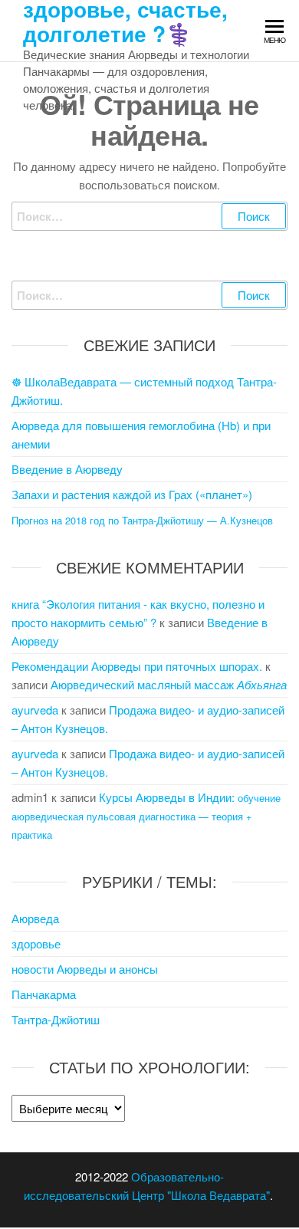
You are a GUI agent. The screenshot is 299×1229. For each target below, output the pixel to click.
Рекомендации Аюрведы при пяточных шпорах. (137, 666)
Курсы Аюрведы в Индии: (146, 815)
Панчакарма (44, 994)
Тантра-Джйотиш (56, 1019)
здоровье (36, 943)
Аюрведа (35, 918)
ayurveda (35, 710)
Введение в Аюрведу (67, 469)
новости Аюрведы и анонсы (85, 969)
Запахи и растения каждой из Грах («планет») (132, 494)
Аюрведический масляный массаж (169, 684)
